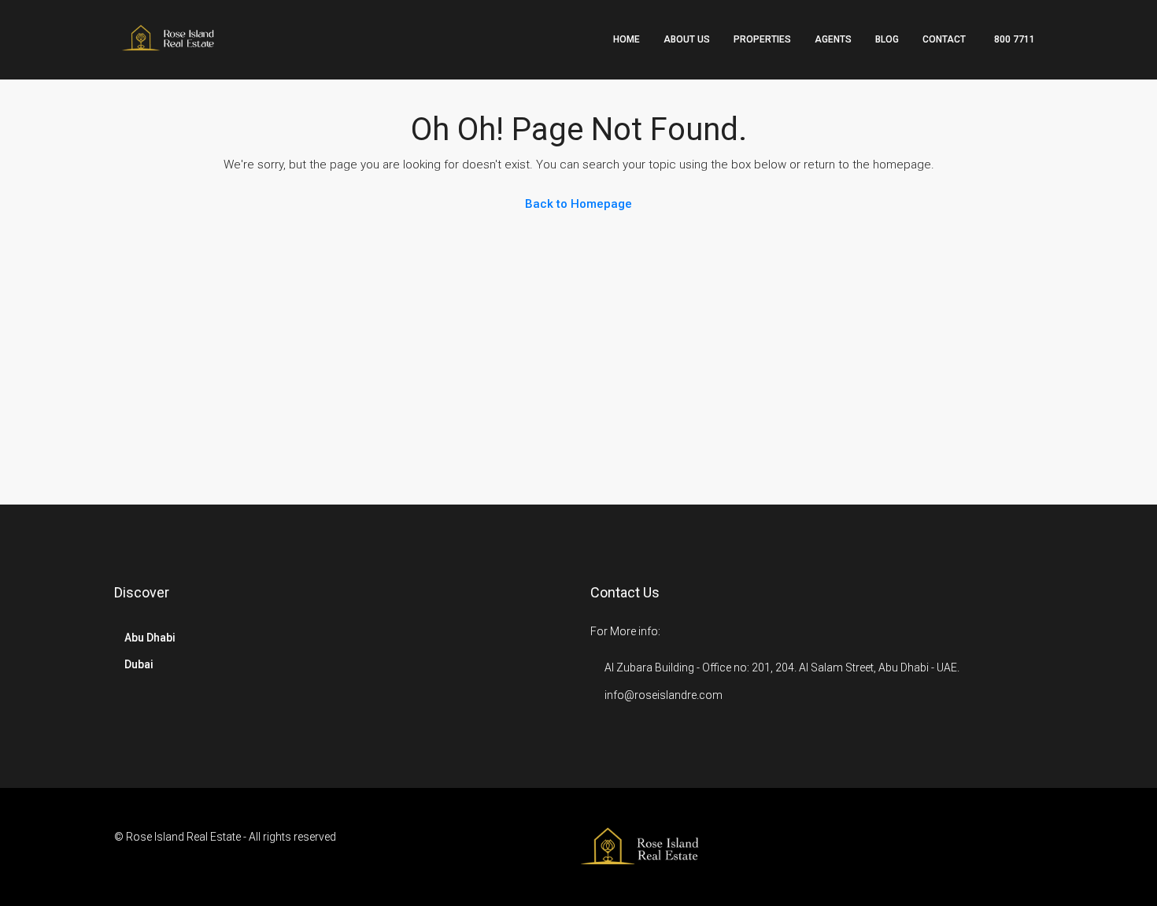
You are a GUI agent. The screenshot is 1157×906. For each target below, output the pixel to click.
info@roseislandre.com (663, 695)
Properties (762, 39)
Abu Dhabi (150, 637)
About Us (687, 39)
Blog (887, 39)
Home (626, 39)
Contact (944, 39)
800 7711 (1013, 39)
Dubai (138, 664)
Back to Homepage (578, 204)
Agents (833, 39)
